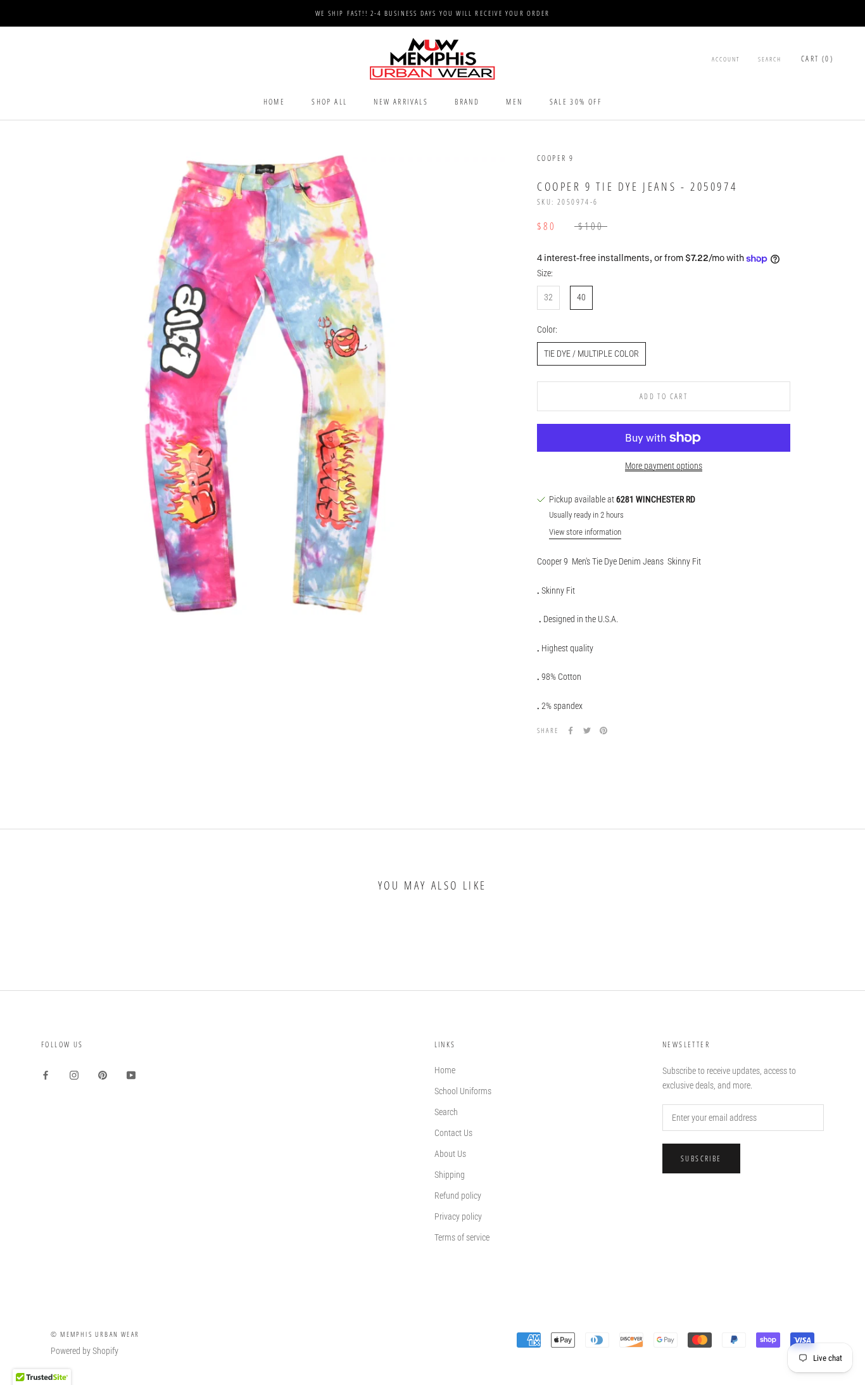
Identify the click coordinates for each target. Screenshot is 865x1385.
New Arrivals (401, 101)
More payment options (663, 466)
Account (726, 59)
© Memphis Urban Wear (95, 1334)
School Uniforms (462, 1091)
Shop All (329, 101)
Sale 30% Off (576, 101)
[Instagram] (74, 1075)
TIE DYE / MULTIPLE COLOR (591, 353)
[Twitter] (587, 730)
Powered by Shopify (84, 1351)
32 (548, 298)
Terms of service (461, 1237)
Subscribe (701, 1158)
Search (769, 59)
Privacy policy (458, 1216)
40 (581, 298)
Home (274, 101)
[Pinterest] (603, 730)
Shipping (449, 1175)
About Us (450, 1154)
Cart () (817, 59)
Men (514, 101)
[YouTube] (131, 1075)
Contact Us (453, 1133)
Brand (467, 101)
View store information (585, 532)
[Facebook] (570, 730)
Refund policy (457, 1195)
